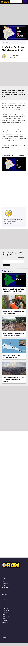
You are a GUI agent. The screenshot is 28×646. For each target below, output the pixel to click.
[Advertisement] (14, 14)
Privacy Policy (5, 583)
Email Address (6, 259)
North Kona (5, 612)
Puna (4, 614)
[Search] (25, 1)
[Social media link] (5, 223)
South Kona (5, 618)
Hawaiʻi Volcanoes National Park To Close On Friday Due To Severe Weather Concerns (13, 379)
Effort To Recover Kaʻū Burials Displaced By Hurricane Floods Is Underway (13, 334)
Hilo (4, 604)
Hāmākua (5, 602)
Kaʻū (4, 606)
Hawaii (3, 600)
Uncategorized (5, 624)
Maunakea (5, 608)
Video (3, 626)
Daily (3, 597)
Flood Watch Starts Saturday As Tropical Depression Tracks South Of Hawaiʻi (13, 290)
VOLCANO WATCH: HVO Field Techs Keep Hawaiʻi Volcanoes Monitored (13, 312)
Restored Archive (5, 622)
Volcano (5, 620)
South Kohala (6, 616)
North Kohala (6, 610)
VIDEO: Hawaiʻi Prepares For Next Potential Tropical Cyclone (11, 356)
